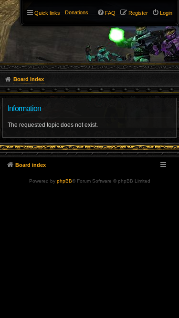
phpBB (64, 181)
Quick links (47, 13)
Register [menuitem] (138, 13)
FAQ (110, 13)
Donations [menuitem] (76, 12)
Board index (30, 165)
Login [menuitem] (166, 13)
